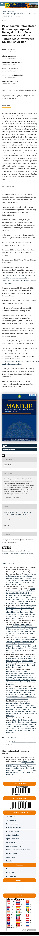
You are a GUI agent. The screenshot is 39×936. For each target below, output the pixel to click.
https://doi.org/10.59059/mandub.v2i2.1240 (21, 90)
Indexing (9, 861)
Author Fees (10, 857)
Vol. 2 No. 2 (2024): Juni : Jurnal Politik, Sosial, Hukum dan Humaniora (19, 15)
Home (4, 12)
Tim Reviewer (11, 820)
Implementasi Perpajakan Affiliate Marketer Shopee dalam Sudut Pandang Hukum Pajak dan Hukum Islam (20, 705)
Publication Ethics (12, 831)
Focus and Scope (12, 824)
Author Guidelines (12, 835)
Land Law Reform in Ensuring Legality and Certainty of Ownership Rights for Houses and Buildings (21, 690)
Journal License (11, 853)
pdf (6, 446)
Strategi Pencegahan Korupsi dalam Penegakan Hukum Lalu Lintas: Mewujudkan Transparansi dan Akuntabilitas (21, 609)
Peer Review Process (13, 828)
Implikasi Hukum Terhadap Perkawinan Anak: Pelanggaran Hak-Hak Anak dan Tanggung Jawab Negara (21, 765)
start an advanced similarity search (24, 742)
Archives (11, 12)
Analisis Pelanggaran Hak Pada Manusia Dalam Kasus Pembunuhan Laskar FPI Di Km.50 (21, 659)
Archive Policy (11, 842)
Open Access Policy (12, 839)
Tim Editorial (10, 816)
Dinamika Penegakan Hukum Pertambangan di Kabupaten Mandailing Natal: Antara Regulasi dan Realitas (20, 673)
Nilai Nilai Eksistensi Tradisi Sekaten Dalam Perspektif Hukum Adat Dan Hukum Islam (21, 627)
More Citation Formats (13, 497)
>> (17, 737)
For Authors (10, 873)
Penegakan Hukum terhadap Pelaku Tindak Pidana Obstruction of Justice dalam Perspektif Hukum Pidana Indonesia (21, 722)
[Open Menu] (2, 4)
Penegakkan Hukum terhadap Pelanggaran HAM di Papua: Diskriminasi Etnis (21, 576)
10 (14, 737)
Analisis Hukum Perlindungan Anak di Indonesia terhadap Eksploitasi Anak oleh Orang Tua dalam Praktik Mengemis (21, 643)
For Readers (10, 869)
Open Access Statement (14, 846)
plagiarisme (10, 449)
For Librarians (11, 876)
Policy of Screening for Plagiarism (18, 850)
